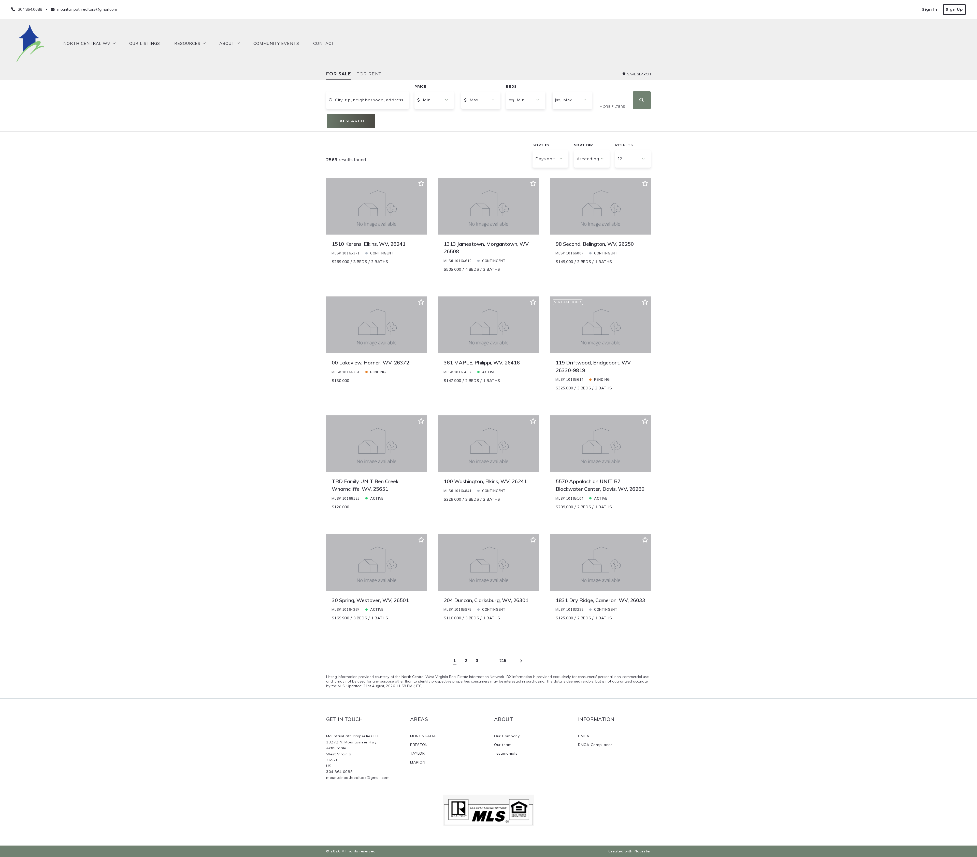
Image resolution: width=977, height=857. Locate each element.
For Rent (369, 73)
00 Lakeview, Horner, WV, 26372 (370, 362)
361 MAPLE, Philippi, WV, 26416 (482, 362)
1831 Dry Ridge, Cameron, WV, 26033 (600, 600)
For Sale (338, 73)
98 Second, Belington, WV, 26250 (595, 244)
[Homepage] (30, 43)
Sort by (541, 145)
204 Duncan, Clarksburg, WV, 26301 (486, 600)
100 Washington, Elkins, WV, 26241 (485, 481)
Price (420, 86)
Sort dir (583, 145)
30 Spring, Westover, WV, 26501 (370, 600)
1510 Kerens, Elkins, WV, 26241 (369, 244)
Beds (511, 86)
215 (502, 660)
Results (624, 145)
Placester (642, 851)
